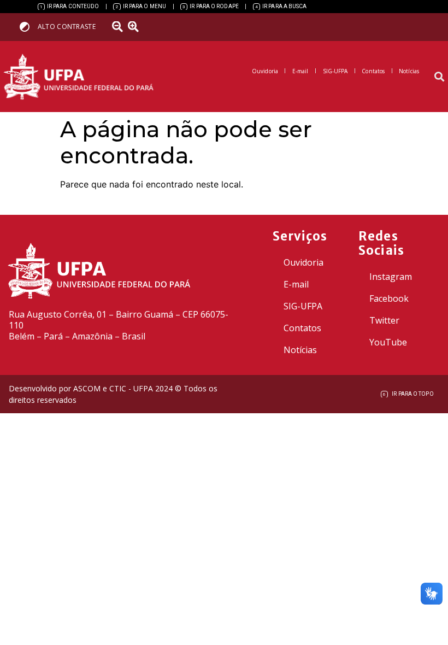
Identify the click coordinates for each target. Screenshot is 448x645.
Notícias (300, 350)
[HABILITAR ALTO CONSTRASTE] (28, 26)
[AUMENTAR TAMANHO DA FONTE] (137, 26)
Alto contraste (67, 26)
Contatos (302, 328)
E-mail (296, 284)
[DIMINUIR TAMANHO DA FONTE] (118, 26)
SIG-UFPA (303, 306)
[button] (439, 77)
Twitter (384, 320)
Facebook (389, 298)
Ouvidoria (303, 262)
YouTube (388, 342)
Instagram (390, 277)
